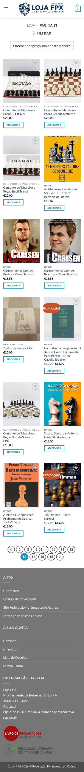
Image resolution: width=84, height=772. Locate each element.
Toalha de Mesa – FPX (17, 348)
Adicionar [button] (54, 208)
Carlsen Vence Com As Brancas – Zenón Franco (60, 272)
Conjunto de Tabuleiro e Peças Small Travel (19, 189)
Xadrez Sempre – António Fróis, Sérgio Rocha (61, 435)
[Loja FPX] (42, 9)
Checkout (10, 649)
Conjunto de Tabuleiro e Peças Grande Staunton (60, 112)
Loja (31, 25)
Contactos (11, 591)
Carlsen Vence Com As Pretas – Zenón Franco (18, 272)
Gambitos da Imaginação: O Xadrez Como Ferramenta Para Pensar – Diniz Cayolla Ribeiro (62, 353)
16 (51, 557)
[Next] (60, 556)
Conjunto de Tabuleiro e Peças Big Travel (19, 112)
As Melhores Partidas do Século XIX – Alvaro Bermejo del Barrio (60, 193)
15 (42, 557)
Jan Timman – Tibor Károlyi (57, 516)
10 (54, 549)
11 (62, 549)
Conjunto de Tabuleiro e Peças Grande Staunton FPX (19, 437)
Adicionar (13, 124)
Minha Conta (13, 666)
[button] (5, 8)
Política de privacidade (20, 599)
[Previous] (11, 549)
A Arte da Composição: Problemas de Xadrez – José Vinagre (18, 518)
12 (71, 549)
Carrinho (10, 641)
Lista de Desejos (15, 657)
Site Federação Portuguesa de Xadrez (30, 607)
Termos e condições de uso (22, 616)
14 (33, 557)
